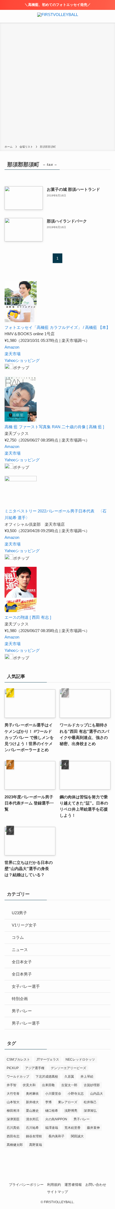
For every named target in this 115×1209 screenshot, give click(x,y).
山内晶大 (96, 1093)
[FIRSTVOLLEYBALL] (57, 16)
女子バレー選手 (26, 986)
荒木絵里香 (72, 1128)
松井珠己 (90, 1102)
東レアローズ (67, 1102)
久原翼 (69, 1076)
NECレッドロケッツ (80, 1059)
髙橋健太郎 (15, 1145)
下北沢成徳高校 (47, 1076)
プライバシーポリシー (26, 1185)
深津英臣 (13, 1119)
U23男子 (19, 913)
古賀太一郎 (69, 1085)
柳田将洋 (13, 1111)
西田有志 (13, 1136)
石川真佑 (13, 1128)
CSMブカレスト (18, 1059)
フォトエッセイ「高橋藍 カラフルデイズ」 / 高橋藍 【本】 (57, 327)
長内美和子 (56, 1136)
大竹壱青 (13, 1093)
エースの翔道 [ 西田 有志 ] (28, 617)
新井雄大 (32, 1102)
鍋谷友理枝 (34, 1136)
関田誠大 (77, 1136)
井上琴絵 (86, 1076)
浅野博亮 (70, 1111)
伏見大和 (29, 1085)
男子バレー (22, 1011)
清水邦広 (32, 1119)
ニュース (20, 949)
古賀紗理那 (92, 1085)
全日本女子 (22, 962)
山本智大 (13, 1102)
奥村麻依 (32, 1093)
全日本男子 (22, 974)
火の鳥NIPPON (56, 1119)
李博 (48, 1102)
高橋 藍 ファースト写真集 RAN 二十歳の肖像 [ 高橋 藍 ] (54, 426)
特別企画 (20, 998)
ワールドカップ (18, 1076)
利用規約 (54, 1185)
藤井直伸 (93, 1128)
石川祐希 (32, 1128)
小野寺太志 (76, 1093)
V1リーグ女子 (24, 925)
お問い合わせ (95, 1185)
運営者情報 (73, 1185)
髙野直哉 (35, 1145)
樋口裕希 (51, 1111)
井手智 (11, 1085)
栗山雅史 (32, 1111)
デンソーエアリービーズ (68, 1068)
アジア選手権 (34, 1068)
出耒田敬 (48, 1085)
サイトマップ (57, 1192)
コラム (18, 937)
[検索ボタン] (108, 16)
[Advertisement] (57, 84)
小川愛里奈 (53, 1093)
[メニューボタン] (6, 16)
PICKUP (13, 1068)
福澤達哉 (51, 1128)
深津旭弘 (90, 1111)
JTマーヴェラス (47, 1059)
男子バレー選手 (26, 1023)
